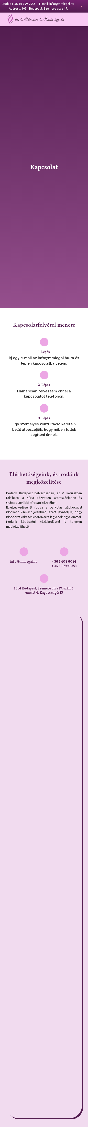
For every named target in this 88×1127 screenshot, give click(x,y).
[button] (77, 19)
